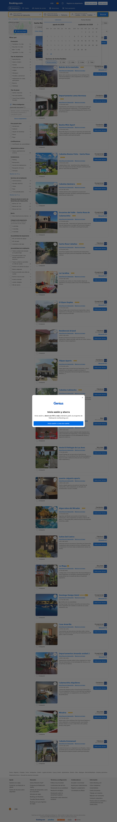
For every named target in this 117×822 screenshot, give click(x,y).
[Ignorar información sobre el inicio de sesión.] (82, 397)
